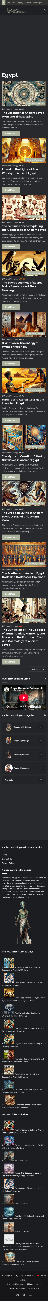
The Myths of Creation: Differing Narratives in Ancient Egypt (23, 458)
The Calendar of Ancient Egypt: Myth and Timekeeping (23, 114)
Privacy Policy (8, 863)
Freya (17, 1160)
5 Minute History (34, 1284)
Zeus (17, 1203)
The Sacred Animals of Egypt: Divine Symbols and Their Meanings (22, 286)
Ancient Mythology (11, 109)
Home (4, 855)
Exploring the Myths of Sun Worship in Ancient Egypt (20, 171)
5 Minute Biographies (16, 1284)
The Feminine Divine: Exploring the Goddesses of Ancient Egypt (24, 228)
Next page (35, 669)
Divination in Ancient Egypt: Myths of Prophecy (20, 345)
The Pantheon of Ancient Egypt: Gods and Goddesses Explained (23, 575)
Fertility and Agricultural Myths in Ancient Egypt (23, 401)
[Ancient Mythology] (17, 10)
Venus (17, 1231)
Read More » (11, 133)
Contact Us (7, 859)
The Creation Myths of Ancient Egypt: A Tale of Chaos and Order (22, 516)
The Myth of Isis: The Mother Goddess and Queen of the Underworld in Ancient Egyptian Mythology (23, 1246)
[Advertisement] (24, 41)
